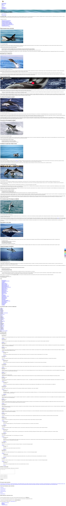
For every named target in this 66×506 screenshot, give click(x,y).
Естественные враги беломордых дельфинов (8, 24)
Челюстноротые (2, 318)
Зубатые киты (3, 294)
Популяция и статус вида (5, 25)
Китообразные (4, 295)
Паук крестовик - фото (44, 484)
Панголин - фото (18, 484)
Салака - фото (14, 484)
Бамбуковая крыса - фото (55, 483)
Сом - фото (22, 484)
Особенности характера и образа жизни (7, 23)
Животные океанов (4, 290)
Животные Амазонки (4, 283)
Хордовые (1, 315)
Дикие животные (12, 501)
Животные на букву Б (4, 288)
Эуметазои (1, 311)
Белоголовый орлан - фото (15, 483)
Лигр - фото (35, 483)
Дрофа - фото (28, 483)
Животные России (4, 292)
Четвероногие (3, 303)
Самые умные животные (5, 300)
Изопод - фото (39, 484)
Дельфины (3, 282)
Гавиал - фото (31, 484)
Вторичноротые (4, 280)
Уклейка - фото (43, 483)
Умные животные (4, 301)
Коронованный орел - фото (48, 483)
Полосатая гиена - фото (27, 484)
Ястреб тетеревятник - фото (4, 484)
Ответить (3, 338)
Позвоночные (3, 299)
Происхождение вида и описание (6, 20)
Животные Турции (4, 293)
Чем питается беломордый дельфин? (6, 22)
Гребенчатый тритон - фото (23, 483)
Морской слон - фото (9, 483)
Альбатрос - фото (10, 484)
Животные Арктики (4, 284)
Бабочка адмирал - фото (62, 483)
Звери (1, 322)
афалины (17, 160)
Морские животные (4, 297)
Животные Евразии (4, 285)
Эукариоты (3, 304)
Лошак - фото (32, 483)
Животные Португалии (5, 291)
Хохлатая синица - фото (3, 483)
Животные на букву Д (5, 289)
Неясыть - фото (50, 484)
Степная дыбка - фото (54, 484)
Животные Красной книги (5, 286)
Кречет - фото (39, 483)
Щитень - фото (36, 484)
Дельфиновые (3, 281)
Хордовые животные (4, 302)
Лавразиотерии (4, 296)
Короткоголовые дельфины (3, 330)
